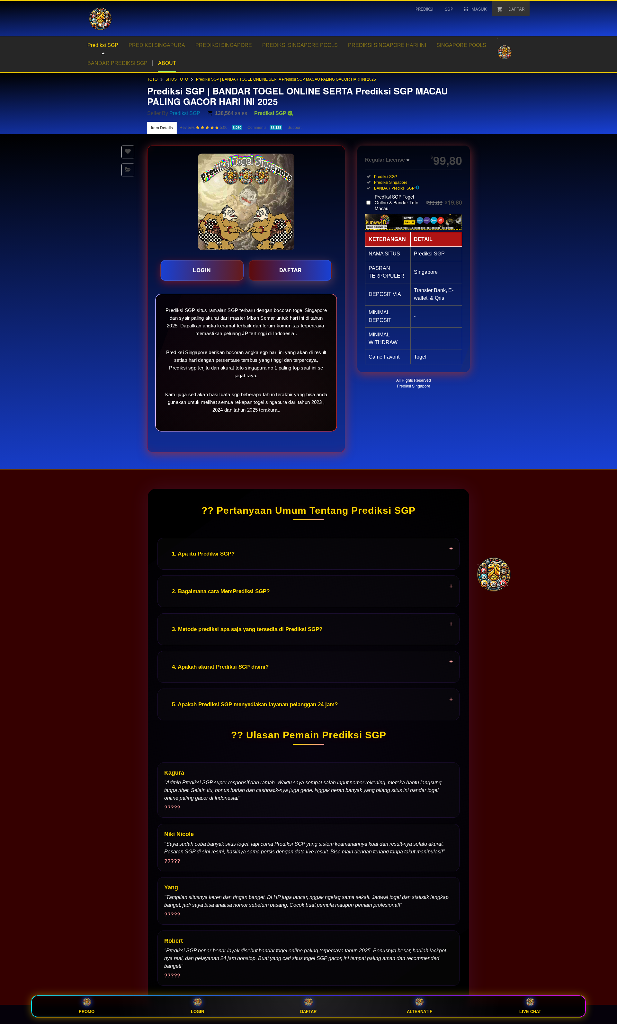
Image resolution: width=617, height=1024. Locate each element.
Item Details (162, 128)
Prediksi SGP (184, 113)
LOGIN (202, 270)
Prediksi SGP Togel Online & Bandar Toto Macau (418, 202)
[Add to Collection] (127, 170)
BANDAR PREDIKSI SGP (117, 63)
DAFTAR (290, 270)
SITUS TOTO (176, 79)
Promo (86, 1011)
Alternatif (419, 1011)
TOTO (152, 79)
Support (294, 127)
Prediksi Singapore (413, 385)
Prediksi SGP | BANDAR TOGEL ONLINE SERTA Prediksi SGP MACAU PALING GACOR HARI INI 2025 (286, 79)
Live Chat (530, 1011)
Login (197, 1011)
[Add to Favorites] (127, 152)
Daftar (308, 1011)
